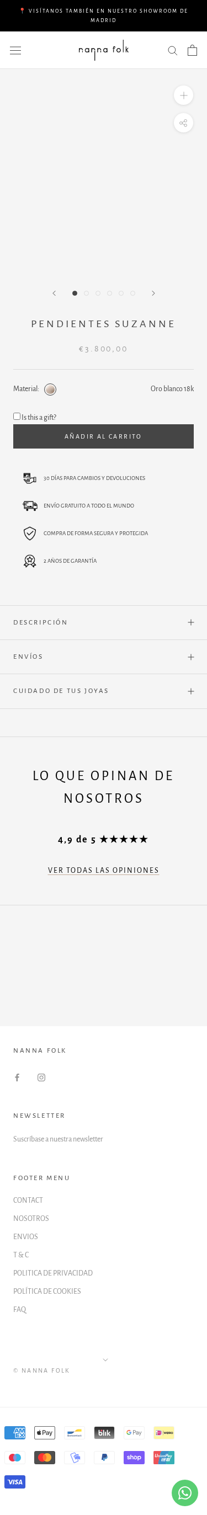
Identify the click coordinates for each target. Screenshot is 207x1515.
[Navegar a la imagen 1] (74, 293)
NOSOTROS (31, 1219)
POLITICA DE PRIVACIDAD (53, 1273)
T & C (21, 1255)
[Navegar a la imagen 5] (121, 293)
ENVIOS (25, 1237)
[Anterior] (54, 293)
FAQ (19, 1310)
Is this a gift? (39, 418)
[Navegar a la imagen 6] (132, 293)
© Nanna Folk (42, 1370)
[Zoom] (183, 95)
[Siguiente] (153, 293)
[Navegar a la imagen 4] (109, 293)
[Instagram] (41, 1077)
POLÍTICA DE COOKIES (47, 1291)
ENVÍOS (28, 656)
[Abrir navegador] (15, 50)
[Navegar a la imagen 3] (97, 293)
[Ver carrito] (192, 50)
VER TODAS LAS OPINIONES (104, 870)
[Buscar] (173, 50)
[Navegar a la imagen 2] (86, 293)
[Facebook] (17, 1077)
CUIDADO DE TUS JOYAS (61, 691)
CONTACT (28, 1200)
